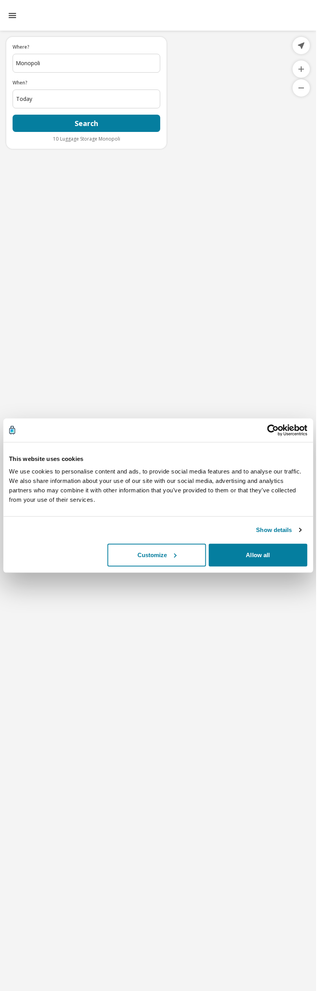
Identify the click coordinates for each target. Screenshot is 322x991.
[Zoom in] (301, 69)
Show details (274, 530)
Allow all (258, 554)
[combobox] (86, 63)
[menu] (12, 15)
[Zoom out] (301, 88)
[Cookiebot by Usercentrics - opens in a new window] (272, 430)
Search (86, 123)
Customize (152, 554)
